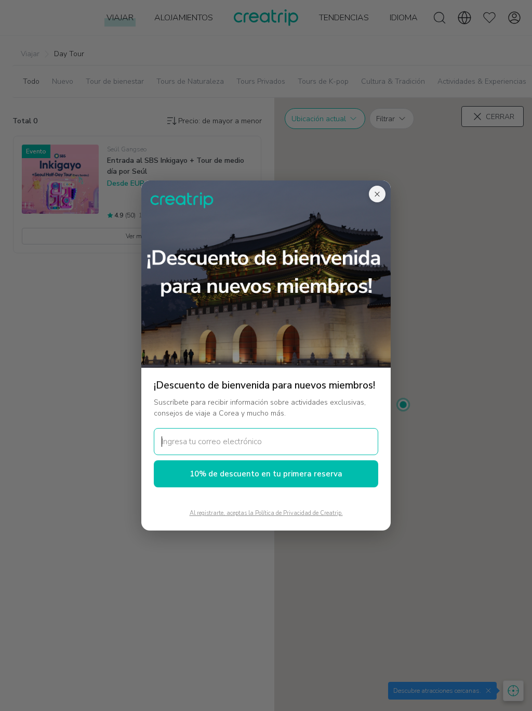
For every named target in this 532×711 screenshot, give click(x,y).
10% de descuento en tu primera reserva (266, 474)
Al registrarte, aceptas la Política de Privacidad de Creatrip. (266, 513)
